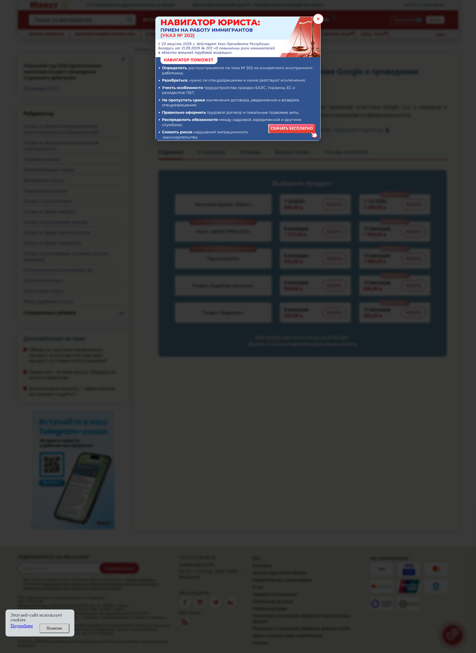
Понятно (54, 628)
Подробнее (21, 625)
